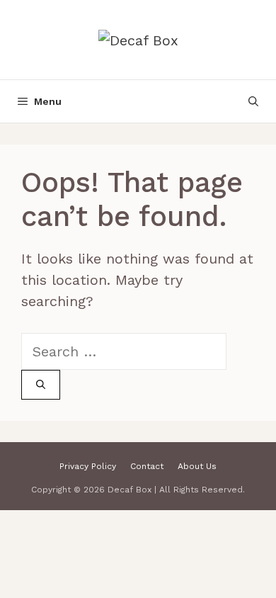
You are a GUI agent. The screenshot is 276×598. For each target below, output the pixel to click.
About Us (197, 466)
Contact (146, 466)
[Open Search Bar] (253, 101)
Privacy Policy (87, 466)
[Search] (40, 385)
